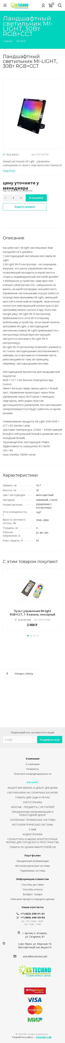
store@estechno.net (35, 956)
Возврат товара (32, 894)
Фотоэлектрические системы (32, 865)
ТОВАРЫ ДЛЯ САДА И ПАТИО (32, 797)
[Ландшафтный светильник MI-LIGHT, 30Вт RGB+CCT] (32, 114)
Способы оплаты (33, 889)
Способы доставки (32, 884)
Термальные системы (32, 870)
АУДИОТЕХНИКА (32, 834)
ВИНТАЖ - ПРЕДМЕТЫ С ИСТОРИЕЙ (32, 807)
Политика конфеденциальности (32, 773)
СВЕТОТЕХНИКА (32, 802)
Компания (32, 758)
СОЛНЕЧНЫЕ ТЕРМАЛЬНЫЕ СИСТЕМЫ (32, 819)
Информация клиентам (32, 879)
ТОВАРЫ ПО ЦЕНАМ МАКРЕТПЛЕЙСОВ (32, 847)
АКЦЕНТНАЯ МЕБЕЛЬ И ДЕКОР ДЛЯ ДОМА (33, 787)
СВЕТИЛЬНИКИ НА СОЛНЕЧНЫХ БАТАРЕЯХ (32, 792)
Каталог (32, 782)
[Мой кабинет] (43, 5)
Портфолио (32, 855)
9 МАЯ (32, 829)
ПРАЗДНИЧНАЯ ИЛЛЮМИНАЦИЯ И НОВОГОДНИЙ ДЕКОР (32, 813)
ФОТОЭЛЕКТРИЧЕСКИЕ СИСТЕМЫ (32, 824)
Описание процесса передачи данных (33, 899)
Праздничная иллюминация (32, 861)
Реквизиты (32, 769)
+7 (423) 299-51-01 (32, 913)
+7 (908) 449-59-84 (32, 917)
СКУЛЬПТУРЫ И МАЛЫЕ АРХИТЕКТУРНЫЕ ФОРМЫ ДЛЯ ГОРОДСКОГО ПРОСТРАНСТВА (32, 840)
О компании (32, 764)
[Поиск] (60, 6)
